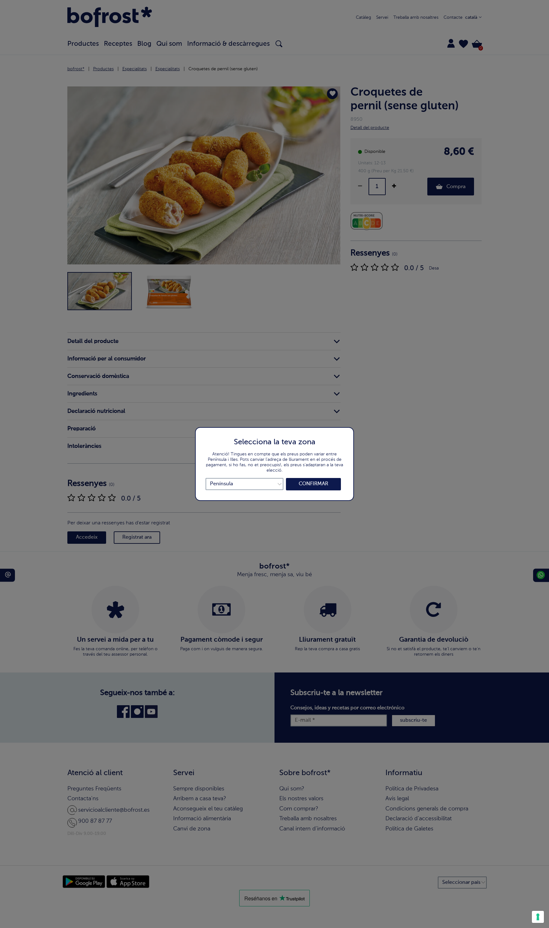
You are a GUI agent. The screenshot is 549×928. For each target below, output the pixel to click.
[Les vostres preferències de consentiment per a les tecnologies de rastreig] (538, 917)
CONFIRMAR (313, 484)
